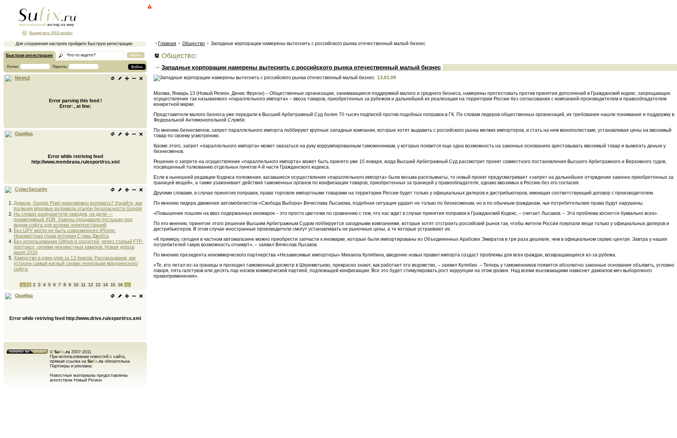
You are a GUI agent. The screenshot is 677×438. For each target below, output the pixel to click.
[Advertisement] (295, 21)
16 (120, 284)
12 (90, 284)
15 (112, 284)
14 (105, 284)
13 (98, 284)
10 (76, 284)
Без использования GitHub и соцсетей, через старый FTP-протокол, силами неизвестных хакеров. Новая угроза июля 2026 (78, 247)
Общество (193, 43)
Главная (167, 43)
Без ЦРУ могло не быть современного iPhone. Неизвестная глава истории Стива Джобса (65, 233)
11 (83, 284)
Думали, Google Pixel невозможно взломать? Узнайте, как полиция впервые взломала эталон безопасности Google (78, 205)
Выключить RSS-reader (50, 33)
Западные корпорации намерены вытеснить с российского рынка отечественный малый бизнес (301, 67)
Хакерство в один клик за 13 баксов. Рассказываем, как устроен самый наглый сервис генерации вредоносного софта (76, 263)
